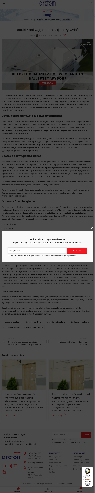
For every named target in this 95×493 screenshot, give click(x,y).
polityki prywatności (68, 256)
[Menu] (91, 468)
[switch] (87, 484)
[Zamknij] (92, 228)
